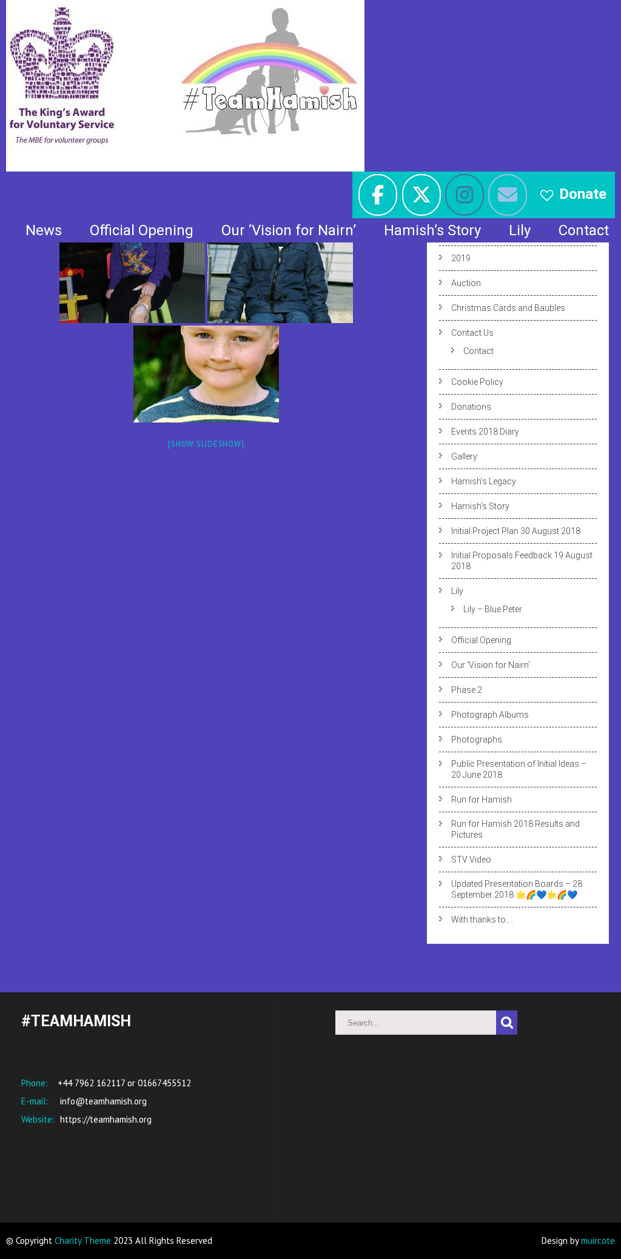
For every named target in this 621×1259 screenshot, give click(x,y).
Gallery (464, 456)
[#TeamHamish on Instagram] (464, 195)
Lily (520, 230)
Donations (471, 407)
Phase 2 (466, 690)
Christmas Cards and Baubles (508, 308)
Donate (582, 193)
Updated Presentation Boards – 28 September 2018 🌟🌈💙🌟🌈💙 (516, 889)
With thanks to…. (482, 919)
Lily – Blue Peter (492, 609)
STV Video (471, 859)
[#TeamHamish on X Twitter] (421, 195)
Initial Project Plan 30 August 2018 (515, 531)
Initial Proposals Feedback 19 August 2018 (521, 560)
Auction (466, 283)
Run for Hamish (481, 799)
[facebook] (377, 195)
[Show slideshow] (206, 444)
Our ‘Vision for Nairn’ (288, 230)
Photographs (476, 739)
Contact (584, 230)
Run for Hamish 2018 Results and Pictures (515, 829)
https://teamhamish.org (105, 1119)
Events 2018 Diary (485, 431)
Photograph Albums (490, 715)
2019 (461, 258)
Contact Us (472, 333)
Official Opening (141, 230)
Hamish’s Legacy (483, 481)
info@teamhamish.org (102, 1101)
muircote (598, 1240)
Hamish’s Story (432, 230)
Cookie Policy (477, 382)
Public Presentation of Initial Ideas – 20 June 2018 (518, 769)
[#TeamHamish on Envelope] (507, 195)
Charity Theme (83, 1240)
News (43, 230)
